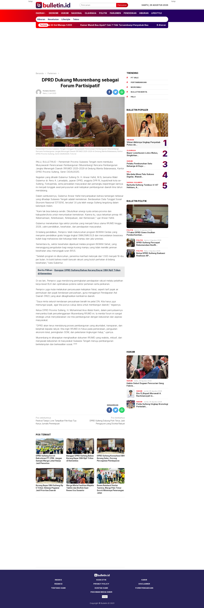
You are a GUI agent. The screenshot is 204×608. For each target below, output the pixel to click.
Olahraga (131, 150)
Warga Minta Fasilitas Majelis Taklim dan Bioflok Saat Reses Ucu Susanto (80, 488)
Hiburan (130, 140)
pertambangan (139, 82)
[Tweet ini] (115, 92)
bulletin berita (139, 92)
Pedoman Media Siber (101, 592)
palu (133, 97)
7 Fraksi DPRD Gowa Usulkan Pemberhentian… (141, 233)
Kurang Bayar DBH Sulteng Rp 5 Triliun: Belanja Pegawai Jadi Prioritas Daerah (49, 488)
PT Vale (134, 77)
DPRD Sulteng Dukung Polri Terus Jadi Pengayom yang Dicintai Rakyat (107, 421)
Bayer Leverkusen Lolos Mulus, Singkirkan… (142, 154)
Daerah (130, 182)
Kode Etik (101, 580)
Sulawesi (138, 182)
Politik (130, 230)
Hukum (130, 161)
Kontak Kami (101, 588)
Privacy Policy (101, 584)
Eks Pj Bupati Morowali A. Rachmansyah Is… (148, 394)
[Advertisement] (22, 41)
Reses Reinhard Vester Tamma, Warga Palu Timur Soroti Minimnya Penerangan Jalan (110, 489)
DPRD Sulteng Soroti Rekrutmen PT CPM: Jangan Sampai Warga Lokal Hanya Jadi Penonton (49, 459)
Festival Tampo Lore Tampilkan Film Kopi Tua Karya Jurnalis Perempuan (56, 421)
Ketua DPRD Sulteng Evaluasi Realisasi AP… (150, 254)
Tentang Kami (58, 588)
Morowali (136, 87)
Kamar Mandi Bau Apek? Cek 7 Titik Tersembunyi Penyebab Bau (95, 25)
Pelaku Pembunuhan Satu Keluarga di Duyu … (139, 164)
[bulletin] (53, 5)
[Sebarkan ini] (109, 92)
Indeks (58, 580)
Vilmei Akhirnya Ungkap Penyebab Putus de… (143, 143)
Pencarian (122, 5)
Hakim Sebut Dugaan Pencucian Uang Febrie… (145, 384)
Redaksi (58, 584)
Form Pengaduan (144, 588)
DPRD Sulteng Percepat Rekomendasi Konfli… (148, 243)
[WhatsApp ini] (122, 92)
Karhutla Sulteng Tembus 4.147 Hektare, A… (142, 186)
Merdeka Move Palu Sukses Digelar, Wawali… (140, 175)
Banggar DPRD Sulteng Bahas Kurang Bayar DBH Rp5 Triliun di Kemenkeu (80, 458)
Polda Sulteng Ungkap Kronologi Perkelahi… (152, 405)
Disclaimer (144, 584)
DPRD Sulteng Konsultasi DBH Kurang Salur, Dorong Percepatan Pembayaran (111, 458)
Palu (129, 172)
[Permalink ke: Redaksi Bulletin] (38, 92)
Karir (144, 580)
